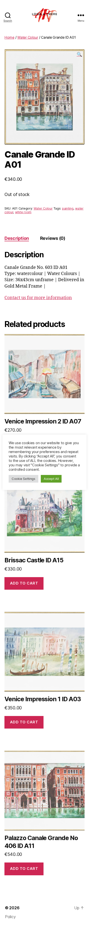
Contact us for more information (38, 298)
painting (67, 208)
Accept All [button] (51, 479)
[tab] (16, 238)
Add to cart (24, 583)
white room (23, 212)
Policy (10, 916)
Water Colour (27, 37)
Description (16, 238)
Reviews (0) (52, 238)
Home (9, 37)
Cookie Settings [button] (23, 479)
